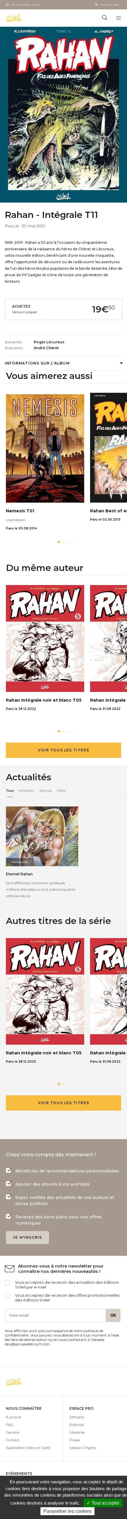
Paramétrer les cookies (67, 1511)
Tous (10, 791)
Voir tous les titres (63, 750)
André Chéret (46, 348)
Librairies (77, 1432)
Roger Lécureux (49, 342)
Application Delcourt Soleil (28, 1447)
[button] (59, 542)
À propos (13, 1417)
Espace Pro (110, 4)
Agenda (45, 791)
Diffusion (76, 1417)
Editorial (76, 1424)
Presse (74, 1440)
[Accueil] (32, 17)
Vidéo (61, 791)
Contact (12, 1440)
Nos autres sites (26, 4)
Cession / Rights (82, 1447)
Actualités (27, 791)
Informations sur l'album (37, 363)
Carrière (12, 1432)
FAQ (9, 1424)
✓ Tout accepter (103, 1502)
